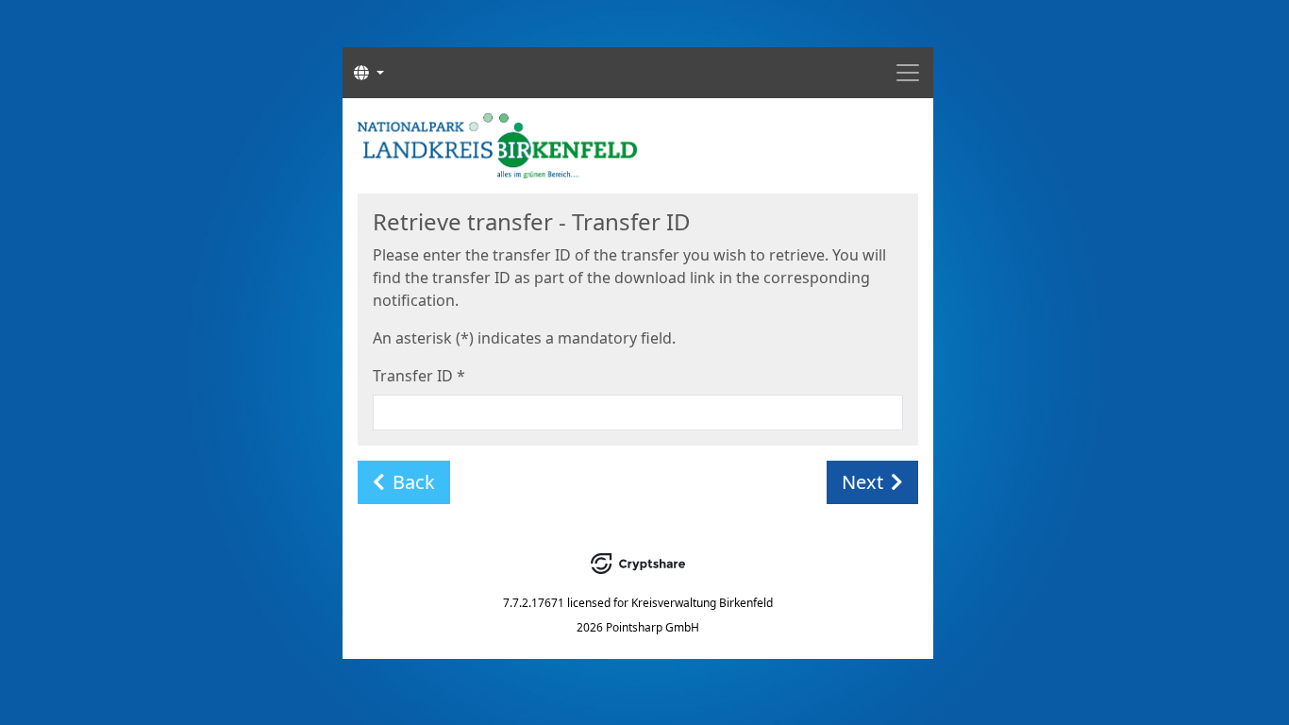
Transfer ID (419, 375)
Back (414, 482)
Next (862, 482)
